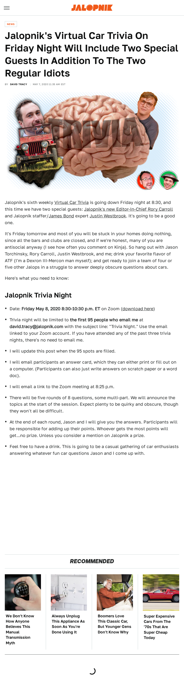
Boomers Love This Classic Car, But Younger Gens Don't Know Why (114, 624)
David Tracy (18, 84)
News (11, 24)
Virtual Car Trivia (71, 202)
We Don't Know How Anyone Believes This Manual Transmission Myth (20, 629)
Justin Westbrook (108, 215)
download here (137, 308)
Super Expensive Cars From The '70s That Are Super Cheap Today (159, 627)
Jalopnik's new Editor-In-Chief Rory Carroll (128, 209)
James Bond (61, 215)
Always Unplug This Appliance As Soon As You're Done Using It (68, 624)
